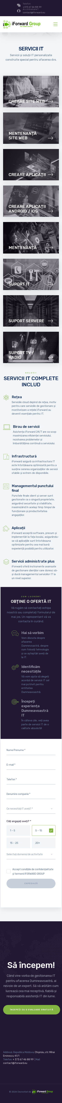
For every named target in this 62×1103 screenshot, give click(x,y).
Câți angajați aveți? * (19, 821)
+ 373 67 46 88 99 (23, 1059)
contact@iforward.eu (15, 1063)
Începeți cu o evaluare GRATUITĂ (31, 1009)
